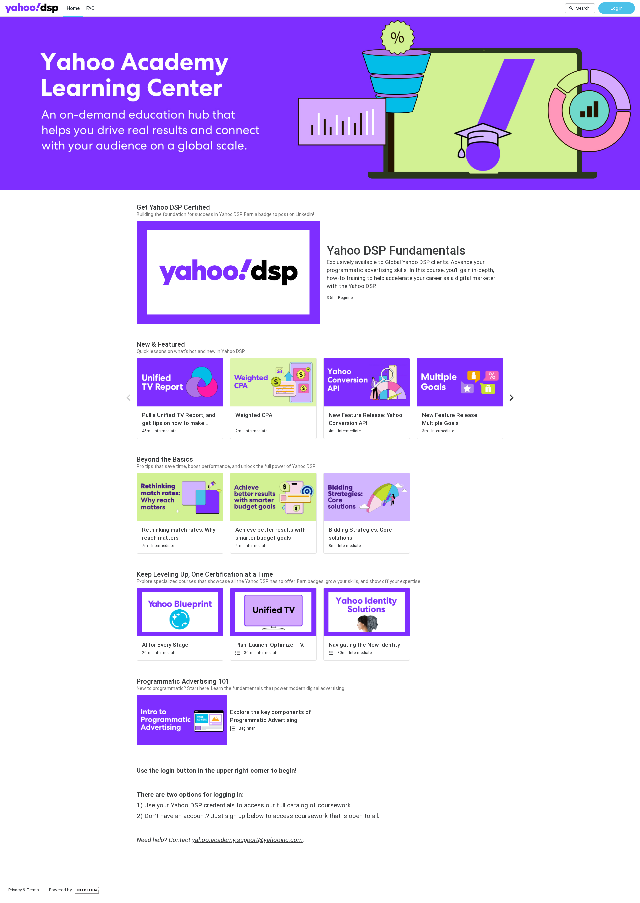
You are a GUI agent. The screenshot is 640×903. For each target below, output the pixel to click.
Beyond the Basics (165, 459)
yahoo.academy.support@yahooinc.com (247, 840)
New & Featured (161, 344)
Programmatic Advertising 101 (183, 681)
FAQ (90, 8)
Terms (33, 889)
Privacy (15, 889)
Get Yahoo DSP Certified (173, 207)
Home (73, 8)
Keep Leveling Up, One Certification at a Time (205, 574)
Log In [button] (617, 8)
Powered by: (61, 889)
